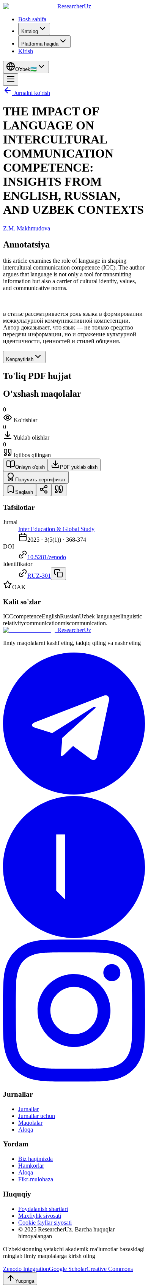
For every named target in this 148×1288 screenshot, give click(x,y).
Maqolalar (30, 1122)
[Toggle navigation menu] (10, 79)
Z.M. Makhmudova (26, 228)
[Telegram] (74, 792)
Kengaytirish (19, 359)
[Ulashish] (43, 490)
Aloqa (25, 1129)
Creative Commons (110, 1269)
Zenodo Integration (26, 1269)
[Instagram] (74, 1079)
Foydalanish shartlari (43, 1209)
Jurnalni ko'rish (32, 93)
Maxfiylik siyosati (39, 1215)
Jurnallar (28, 1109)
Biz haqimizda (35, 1159)
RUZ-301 (39, 575)
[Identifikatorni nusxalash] (58, 574)
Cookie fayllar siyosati (45, 1222)
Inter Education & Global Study (56, 529)
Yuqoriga (24, 1281)
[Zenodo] (74, 936)
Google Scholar (68, 1269)
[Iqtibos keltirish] (58, 490)
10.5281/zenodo (46, 557)
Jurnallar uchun (36, 1116)
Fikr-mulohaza (35, 1179)
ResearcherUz (74, 6)
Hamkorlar (31, 1165)
